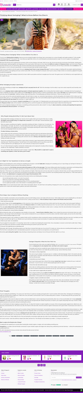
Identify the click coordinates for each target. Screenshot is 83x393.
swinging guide (48, 335)
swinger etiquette (56, 335)
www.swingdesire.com (5, 331)
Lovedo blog (62, 335)
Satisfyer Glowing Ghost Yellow (13, 355)
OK (81, 390)
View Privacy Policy (68, 390)
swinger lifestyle (19, 335)
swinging (13, 335)
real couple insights (69, 335)
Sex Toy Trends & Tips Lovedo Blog (8, 11)
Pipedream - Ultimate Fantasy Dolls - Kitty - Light (54, 355)
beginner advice (26, 335)
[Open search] (54, 5)
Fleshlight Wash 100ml (72, 355)
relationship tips (42, 335)
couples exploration (34, 335)
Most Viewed (5, 352)
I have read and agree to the (64, 379)
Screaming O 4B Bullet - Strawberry (33, 355)
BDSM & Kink (29, 51)
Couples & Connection (37, 51)
